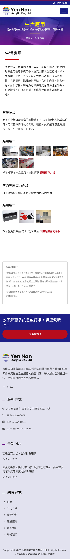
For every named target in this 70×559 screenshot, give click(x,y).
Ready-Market (48, 554)
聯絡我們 (12, 534)
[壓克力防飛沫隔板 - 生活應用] (10, 151)
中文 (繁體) (62, 3)
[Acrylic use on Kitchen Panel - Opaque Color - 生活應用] (43, 216)
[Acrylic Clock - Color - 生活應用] (26, 216)
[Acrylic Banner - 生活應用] (10, 216)
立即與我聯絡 (12, 296)
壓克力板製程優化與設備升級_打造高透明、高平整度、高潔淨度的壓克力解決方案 (34, 469)
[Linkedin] (11, 387)
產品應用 (12, 521)
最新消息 (12, 528)
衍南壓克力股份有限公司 (34, 550)
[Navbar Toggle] (64, 11)
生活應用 (39, 38)
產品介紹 (12, 515)
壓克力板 (47, 292)
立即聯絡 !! (35, 334)
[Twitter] (7, 387)
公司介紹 (12, 508)
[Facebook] (4, 387)
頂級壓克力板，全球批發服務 (19, 453)
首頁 (28, 38)
